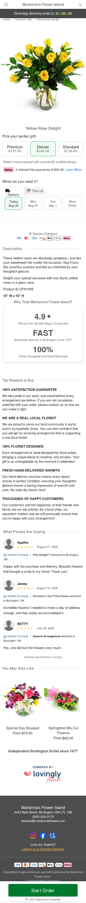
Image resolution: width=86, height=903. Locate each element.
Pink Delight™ (41, 555)
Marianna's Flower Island (43, 4)
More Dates (72, 203)
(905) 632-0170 (43, 816)
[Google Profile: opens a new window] (53, 835)
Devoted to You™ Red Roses (51, 596)
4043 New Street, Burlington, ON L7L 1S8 (43, 812)
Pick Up (38, 191)
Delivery (13, 193)
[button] (77, 893)
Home (6, 19)
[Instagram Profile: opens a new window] (33, 835)
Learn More (73, 169)
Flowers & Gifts (23, 19)
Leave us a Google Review (43, 849)
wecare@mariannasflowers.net (43, 820)
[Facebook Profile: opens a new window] (43, 835)
